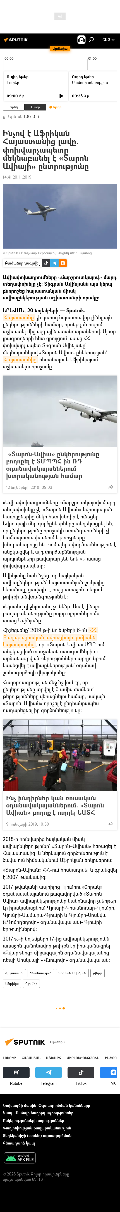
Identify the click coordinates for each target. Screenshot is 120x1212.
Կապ (7, 1112)
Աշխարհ (53, 1057)
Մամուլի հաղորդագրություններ (44, 1112)
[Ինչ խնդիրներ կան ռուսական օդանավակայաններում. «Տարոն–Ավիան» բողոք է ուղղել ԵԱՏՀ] (60, 755)
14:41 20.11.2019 (17, 177)
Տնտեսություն (41, 973)
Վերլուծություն (83, 1057)
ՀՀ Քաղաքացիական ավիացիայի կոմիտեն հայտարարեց (50, 637)
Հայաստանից (20, 359)
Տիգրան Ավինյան (72, 973)
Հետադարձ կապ (19, 1143)
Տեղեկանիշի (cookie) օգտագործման (37, 1135)
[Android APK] (20, 1158)
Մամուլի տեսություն (90, 82)
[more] (110, 486)
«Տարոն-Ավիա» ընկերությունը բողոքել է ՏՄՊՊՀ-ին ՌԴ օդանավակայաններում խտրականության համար (52, 464)
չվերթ (97, 973)
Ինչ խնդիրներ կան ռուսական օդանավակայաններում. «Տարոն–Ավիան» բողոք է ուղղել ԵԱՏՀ (56, 805)
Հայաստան (14, 973)
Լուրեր (13, 82)
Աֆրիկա (12, 983)
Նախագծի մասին (19, 1105)
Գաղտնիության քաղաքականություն (37, 1128)
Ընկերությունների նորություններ (33, 1120)
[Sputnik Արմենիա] (17, 41)
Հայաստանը (19, 317)
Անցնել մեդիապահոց (75, 253)
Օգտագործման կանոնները (64, 1105)
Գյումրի (31, 983)
